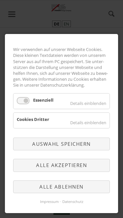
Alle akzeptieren (61, 165)
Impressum (49, 201)
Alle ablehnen (61, 186)
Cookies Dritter (33, 119)
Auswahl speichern (61, 144)
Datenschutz (72, 201)
